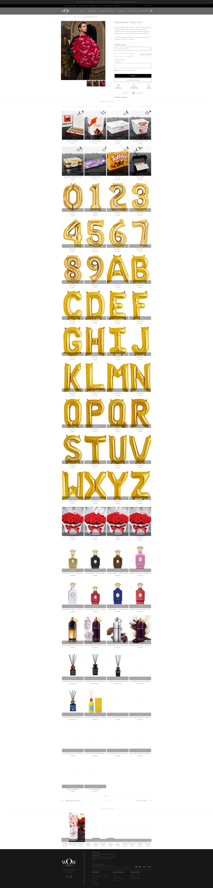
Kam (69, 17)
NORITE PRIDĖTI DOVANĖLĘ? (133, 80)
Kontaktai (116, 6)
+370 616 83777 (130, 6)
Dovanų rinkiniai (145, 106)
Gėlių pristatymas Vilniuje (99, 874)
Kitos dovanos (142, 801)
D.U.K (100, 6)
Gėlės (82, 11)
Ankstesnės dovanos (73, 801)
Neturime (95, 137)
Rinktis (74, 678)
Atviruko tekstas (120, 60)
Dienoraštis (143, 11)
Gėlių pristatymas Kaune (99, 876)
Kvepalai (110, 106)
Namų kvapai (92, 11)
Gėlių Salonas (83, 6)
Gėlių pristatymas (70, 6)
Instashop (132, 11)
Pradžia (64, 17)
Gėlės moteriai (77, 17)
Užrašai (95, 106)
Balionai (81, 106)
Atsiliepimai (107, 6)
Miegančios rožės (107, 11)
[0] (150, 11)
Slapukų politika (134, 876)
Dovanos (121, 11)
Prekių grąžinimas (135, 878)
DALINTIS (127, 93)
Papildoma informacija (121, 97)
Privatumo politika (135, 874)
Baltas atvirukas (120, 70)
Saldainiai (65, 106)
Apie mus (93, 6)
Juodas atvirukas (131, 70)
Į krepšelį (133, 75)
